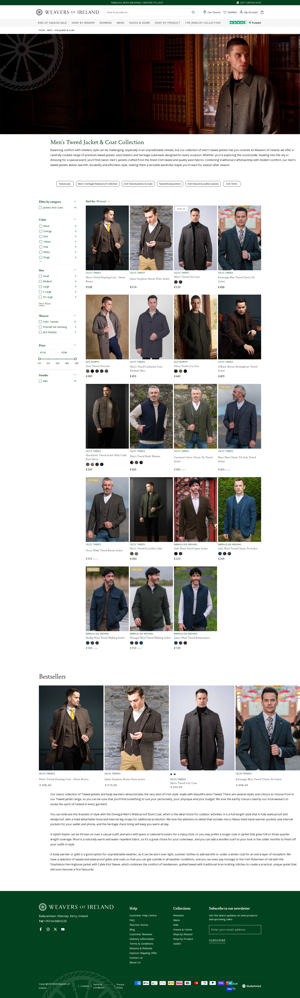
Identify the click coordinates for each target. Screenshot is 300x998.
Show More (45, 303)
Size (41, 270)
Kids (175, 924)
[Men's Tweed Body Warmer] (151, 416)
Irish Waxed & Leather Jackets (203, 183)
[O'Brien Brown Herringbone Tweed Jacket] (239, 327)
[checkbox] (57, 207)
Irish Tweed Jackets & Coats (138, 183)
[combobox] (148, 12)
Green (97, 464)
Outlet (177, 943)
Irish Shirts (231, 183)
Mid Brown (136, 553)
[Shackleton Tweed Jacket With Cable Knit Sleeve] (107, 416)
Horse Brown (88, 464)
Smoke (180, 282)
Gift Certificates (250, 2)
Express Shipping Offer (143, 953)
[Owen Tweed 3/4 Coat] (195, 327)
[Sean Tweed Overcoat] (107, 327)
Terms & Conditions (141, 943)
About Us (135, 962)
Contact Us (136, 957)
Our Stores (214, 12)
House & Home (182, 929)
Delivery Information (142, 939)
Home (42, 30)
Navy (176, 282)
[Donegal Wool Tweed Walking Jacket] (151, 598)
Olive (225, 553)
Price (42, 345)
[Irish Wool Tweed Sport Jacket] (195, 509)
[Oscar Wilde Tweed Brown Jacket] (107, 509)
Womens (178, 915)
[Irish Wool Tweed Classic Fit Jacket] (239, 509)
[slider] (39, 359)
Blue (141, 643)
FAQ (132, 920)
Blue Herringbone (102, 464)
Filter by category (50, 201)
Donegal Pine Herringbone (176, 371)
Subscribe (217, 940)
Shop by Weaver (183, 934)
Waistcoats (65, 183)
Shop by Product (183, 939)
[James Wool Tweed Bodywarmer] (195, 598)
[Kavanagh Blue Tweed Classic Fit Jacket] (239, 238)
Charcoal (92, 643)
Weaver (44, 316)
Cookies (85, 986)
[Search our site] (193, 12)
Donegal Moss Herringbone (92, 371)
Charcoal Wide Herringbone (97, 371)
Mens (50, 30)
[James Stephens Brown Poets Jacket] (151, 238)
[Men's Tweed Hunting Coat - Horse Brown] (107, 238)
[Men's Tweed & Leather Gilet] (151, 509)
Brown (92, 464)
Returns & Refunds (141, 948)
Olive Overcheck (176, 553)
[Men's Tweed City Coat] (195, 238)
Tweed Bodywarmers (170, 183)
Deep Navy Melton (185, 371)
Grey (229, 553)
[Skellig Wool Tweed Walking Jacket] (107, 598)
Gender (43, 375)
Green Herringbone (132, 553)
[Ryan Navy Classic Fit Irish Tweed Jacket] (239, 416)
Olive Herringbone (106, 371)
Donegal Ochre (88, 371)
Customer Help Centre (143, 915)
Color (42, 219)
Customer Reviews (141, 934)
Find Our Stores (139, 924)
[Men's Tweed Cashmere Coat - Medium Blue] (151, 327)
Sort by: (96, 201)
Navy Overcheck (180, 553)
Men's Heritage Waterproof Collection (98, 183)
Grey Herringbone (102, 371)
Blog (132, 929)
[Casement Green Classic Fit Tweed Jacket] (195, 416)
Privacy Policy (120, 986)
